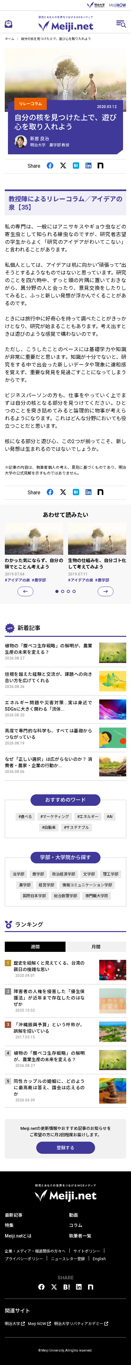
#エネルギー (88, 816)
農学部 (25, 885)
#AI (110, 816)
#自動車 (49, 827)
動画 (73, 1215)
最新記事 (14, 1215)
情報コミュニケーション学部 (87, 885)
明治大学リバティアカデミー (78, 1324)
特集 (9, 1225)
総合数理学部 (65, 896)
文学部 (89, 874)
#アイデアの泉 (17, 580)
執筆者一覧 (80, 1235)
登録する (65, 1147)
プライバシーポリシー (24, 1259)
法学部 (18, 874)
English (99, 1259)
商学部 (38, 874)
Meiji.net (65, 24)
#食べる (25, 816)
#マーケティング (54, 816)
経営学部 (46, 885)
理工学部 (110, 874)
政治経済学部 (63, 874)
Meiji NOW (37, 1324)
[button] (25, 591)
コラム (75, 1225)
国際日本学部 (34, 896)
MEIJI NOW (117, 5)
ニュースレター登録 (68, 1259)
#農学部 (39, 580)
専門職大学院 (96, 896)
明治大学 (96, 5)
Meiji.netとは (18, 1235)
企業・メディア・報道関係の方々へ (35, 1251)
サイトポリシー (86, 1251)
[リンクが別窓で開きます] (50, 166)
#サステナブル (76, 827)
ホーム (9, 39)
